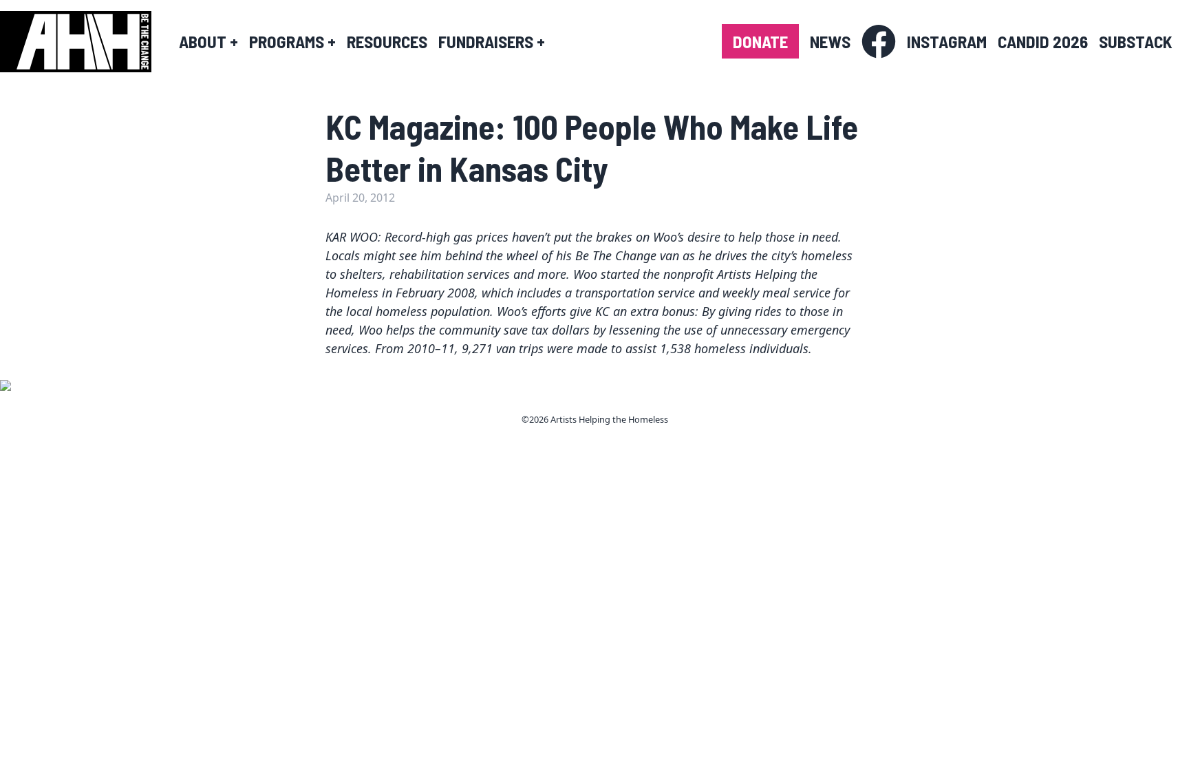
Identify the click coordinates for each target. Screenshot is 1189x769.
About (208, 41)
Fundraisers (491, 41)
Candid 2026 (1043, 41)
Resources (387, 41)
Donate (760, 41)
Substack (1135, 41)
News (830, 41)
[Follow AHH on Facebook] (878, 41)
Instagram (947, 41)
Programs (292, 41)
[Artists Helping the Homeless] (83, 42)
